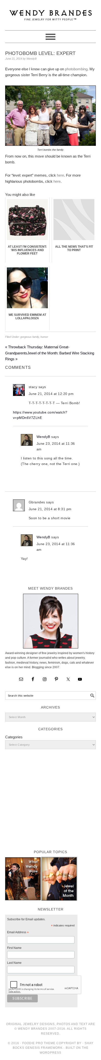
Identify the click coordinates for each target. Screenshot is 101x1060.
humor (44, 336)
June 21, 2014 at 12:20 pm (51, 394)
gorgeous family (29, 336)
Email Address (18, 933)
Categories (14, 737)
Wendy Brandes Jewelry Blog (50, 13)
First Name (14, 948)
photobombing (76, 69)
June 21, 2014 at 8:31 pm (50, 509)
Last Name (14, 963)
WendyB (43, 437)
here (60, 175)
